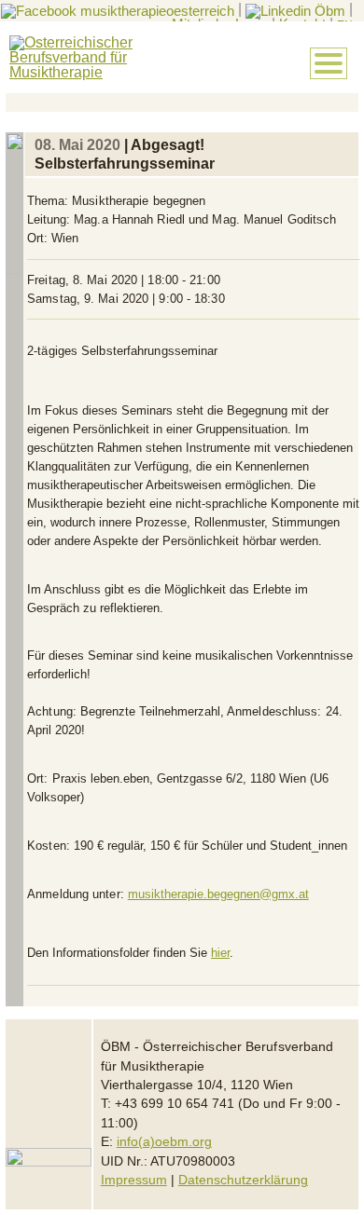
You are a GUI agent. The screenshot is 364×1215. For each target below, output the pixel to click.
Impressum (134, 1180)
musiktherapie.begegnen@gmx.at (218, 894)
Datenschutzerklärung (243, 1180)
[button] (328, 63)
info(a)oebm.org (164, 1142)
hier (220, 953)
